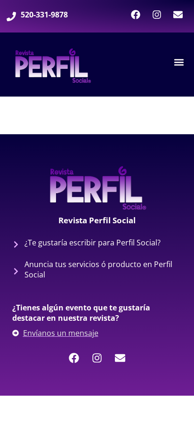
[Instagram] (156, 14)
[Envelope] (178, 14)
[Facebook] (135, 14)
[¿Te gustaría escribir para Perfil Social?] (16, 244)
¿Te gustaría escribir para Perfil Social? (92, 242)
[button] (178, 62)
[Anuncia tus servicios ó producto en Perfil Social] (16, 271)
